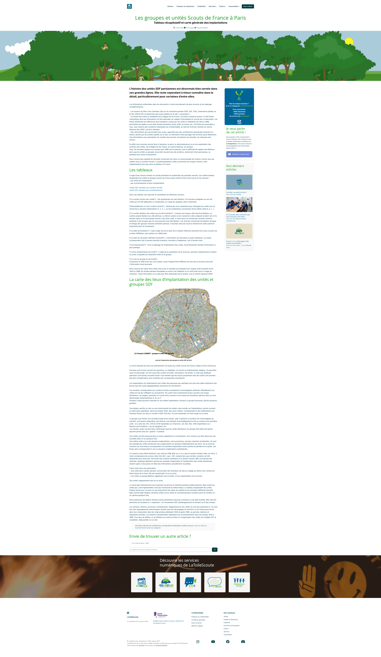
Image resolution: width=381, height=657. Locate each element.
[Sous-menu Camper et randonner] (194, 6)
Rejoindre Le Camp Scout (240, 154)
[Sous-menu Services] (216, 6)
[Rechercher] (214, 550)
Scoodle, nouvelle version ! (236, 192)
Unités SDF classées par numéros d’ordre (145, 188)
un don (195, 525)
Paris (147, 543)
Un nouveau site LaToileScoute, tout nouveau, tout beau (238, 216)
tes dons (141, 645)
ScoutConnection (161, 645)
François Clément (202, 28)
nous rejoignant (156, 528)
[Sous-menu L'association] (239, 6)
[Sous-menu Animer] (174, 6)
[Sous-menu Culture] (225, 6)
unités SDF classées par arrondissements (145, 190)
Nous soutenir (247, 6)
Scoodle (238, 194)
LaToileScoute (132, 617)
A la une (232, 194)
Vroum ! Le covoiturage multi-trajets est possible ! (237, 242)
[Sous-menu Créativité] (206, 6)
